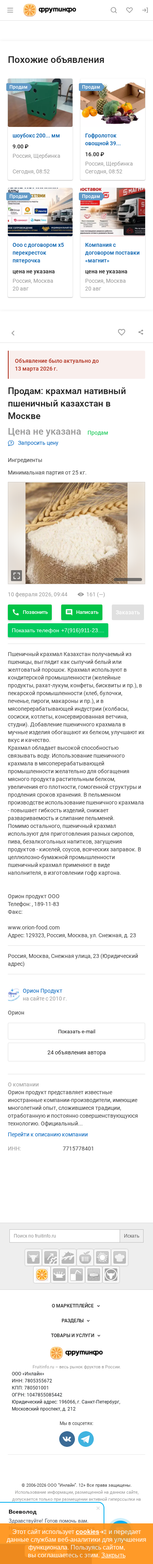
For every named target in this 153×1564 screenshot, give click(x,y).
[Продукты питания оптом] (85, 1257)
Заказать (128, 612)
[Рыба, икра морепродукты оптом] (68, 1257)
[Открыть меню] (10, 10)
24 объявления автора (76, 1052)
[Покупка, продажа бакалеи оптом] (93, 1274)
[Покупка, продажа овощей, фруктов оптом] (42, 1274)
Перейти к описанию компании (48, 1134)
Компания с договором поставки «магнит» (112, 253)
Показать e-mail (76, 1031)
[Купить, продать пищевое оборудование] (50, 1257)
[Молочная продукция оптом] (59, 1274)
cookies (87, 1531)
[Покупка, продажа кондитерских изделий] (119, 1257)
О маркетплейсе (73, 1306)
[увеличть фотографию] (16, 575)
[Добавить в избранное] (121, 332)
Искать (131, 1236)
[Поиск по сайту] (114, 10)
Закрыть (113, 1555)
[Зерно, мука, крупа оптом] (102, 1257)
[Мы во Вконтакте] (67, 1439)
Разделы (73, 1320)
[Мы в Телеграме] (86, 1439)
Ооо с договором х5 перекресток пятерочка (38, 253)
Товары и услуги (72, 1335)
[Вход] (145, 10)
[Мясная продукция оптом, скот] (33, 1257)
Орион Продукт (42, 991)
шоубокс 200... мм (36, 135)
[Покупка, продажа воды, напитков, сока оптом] (76, 1274)
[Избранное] (129, 10)
